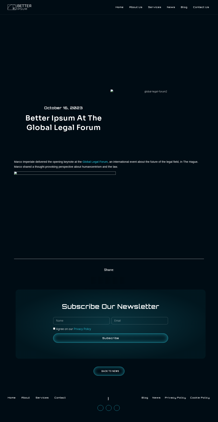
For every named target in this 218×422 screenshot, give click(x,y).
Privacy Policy (82, 329)
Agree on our (73, 329)
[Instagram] (109, 408)
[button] (94, 280)
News (171, 7)
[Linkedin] (100, 408)
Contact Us (201, 7)
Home (120, 7)
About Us (135, 7)
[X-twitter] (117, 408)
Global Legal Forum (95, 161)
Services (154, 7)
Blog (184, 7)
